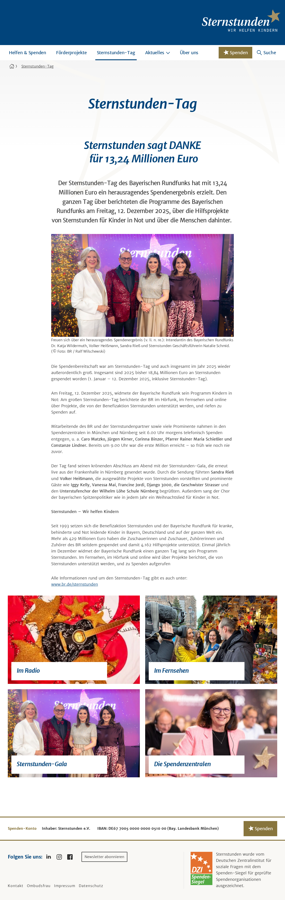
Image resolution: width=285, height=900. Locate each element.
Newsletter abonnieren (104, 856)
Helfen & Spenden (27, 52)
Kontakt (15, 885)
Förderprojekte (71, 52)
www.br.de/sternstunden (74, 584)
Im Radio (28, 670)
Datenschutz (91, 885)
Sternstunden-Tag (116, 52)
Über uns (189, 52)
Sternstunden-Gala (42, 764)
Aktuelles (155, 52)
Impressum (64, 885)
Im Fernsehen (171, 670)
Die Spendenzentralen (182, 764)
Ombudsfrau (39, 885)
